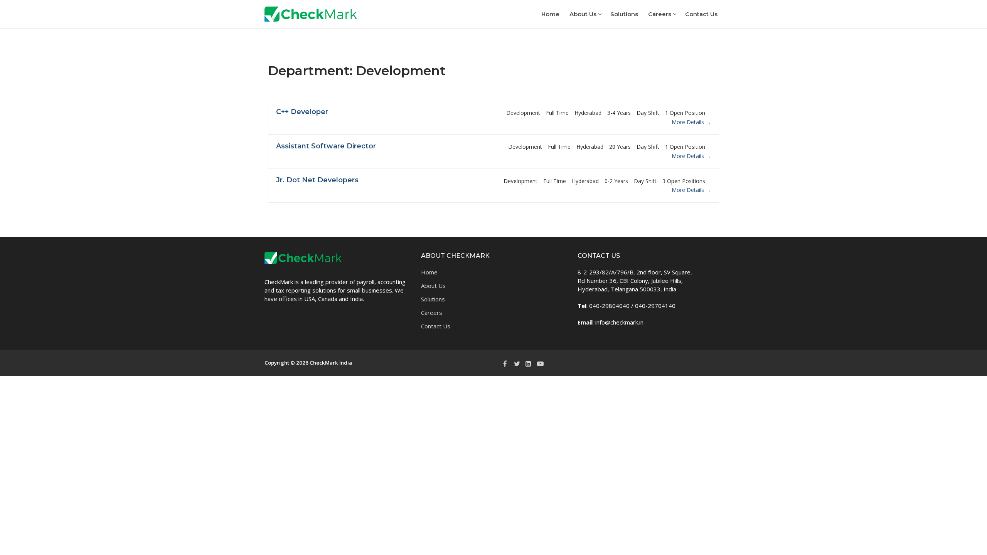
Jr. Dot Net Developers (317, 180)
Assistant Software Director (326, 146)
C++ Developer (302, 112)
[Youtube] (540, 363)
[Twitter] (516, 363)
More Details (689, 122)
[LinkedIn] (528, 363)
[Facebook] (505, 363)
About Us (433, 285)
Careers (431, 312)
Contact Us (435, 326)
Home (429, 272)
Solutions (433, 299)
